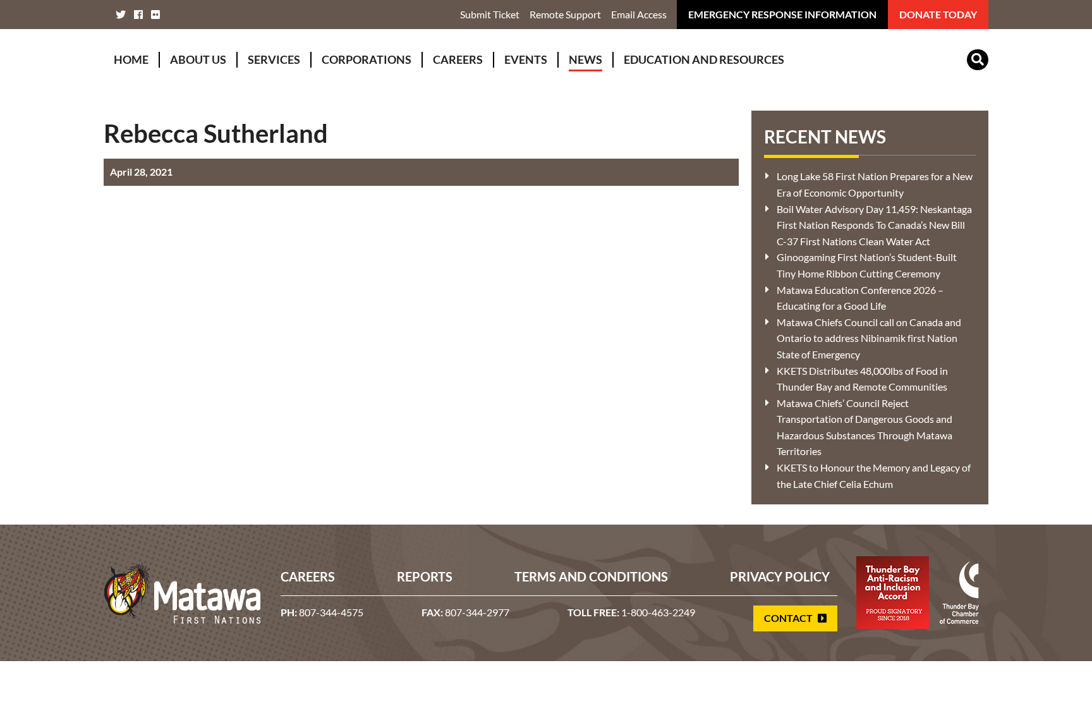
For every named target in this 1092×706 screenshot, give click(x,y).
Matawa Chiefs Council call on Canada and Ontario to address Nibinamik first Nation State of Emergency (869, 338)
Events (525, 59)
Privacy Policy (780, 576)
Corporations (366, 59)
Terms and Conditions (591, 576)
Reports (424, 576)
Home (131, 59)
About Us (198, 59)
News (585, 59)
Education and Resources (704, 59)
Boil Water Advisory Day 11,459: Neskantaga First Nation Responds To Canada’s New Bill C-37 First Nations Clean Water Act (874, 225)
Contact (789, 618)
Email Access (639, 14)
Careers (458, 59)
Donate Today (938, 14)
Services (274, 59)
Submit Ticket (489, 14)
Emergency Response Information (782, 14)
